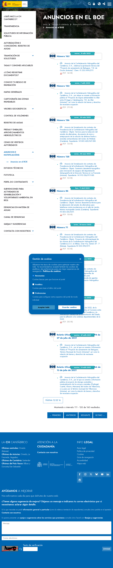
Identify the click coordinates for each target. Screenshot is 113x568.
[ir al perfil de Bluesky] (96, 474)
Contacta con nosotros (47, 452)
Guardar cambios (69, 307)
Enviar (106, 549)
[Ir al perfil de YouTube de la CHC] (102, 474)
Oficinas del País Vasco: (16, 465)
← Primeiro (55, 415)
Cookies (80, 454)
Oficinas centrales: (13, 450)
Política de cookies (52, 271)
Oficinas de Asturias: (16, 456)
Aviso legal (81, 448)
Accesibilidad (82, 460)
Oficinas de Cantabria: (16, 460)
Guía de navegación (85, 457)
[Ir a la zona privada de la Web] (94, 3)
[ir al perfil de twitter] (91, 474)
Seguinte (85, 415)
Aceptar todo (43, 307)
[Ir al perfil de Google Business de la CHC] (79, 480)
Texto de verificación (33, 545)
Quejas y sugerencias (94, 518)
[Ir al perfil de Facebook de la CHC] (79, 474)
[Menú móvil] (109, 4)
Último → (100, 415)
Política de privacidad (85, 451)
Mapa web (81, 463)
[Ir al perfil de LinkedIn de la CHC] (108, 474)
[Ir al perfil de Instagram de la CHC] (85, 474)
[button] (89, 4)
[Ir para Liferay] (15, 4)
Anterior (71, 415)
